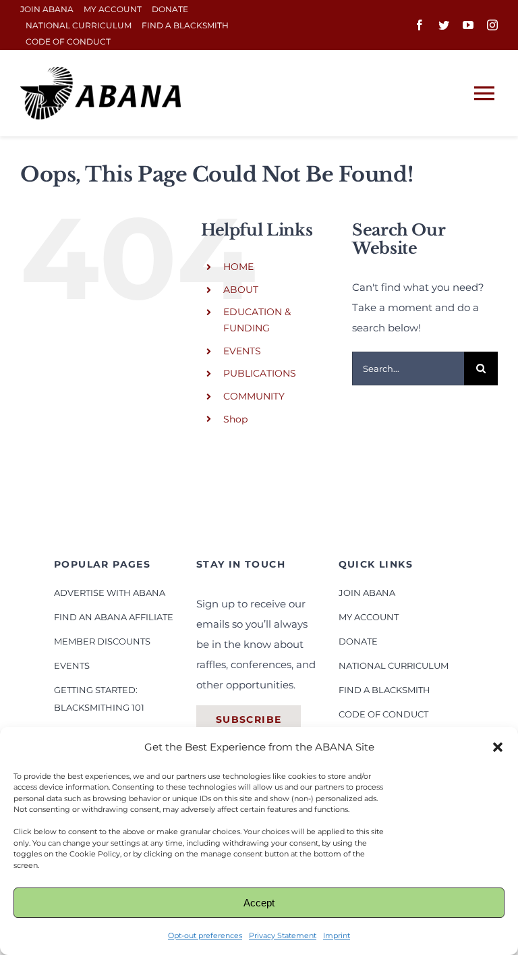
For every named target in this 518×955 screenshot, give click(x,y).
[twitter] (443, 25)
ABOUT (240, 289)
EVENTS (242, 351)
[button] (498, 747)
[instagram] (492, 25)
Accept (259, 902)
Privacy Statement (282, 935)
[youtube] (468, 25)
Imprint (336, 935)
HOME (238, 267)
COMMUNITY (254, 396)
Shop (235, 419)
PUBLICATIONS (259, 373)
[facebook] (419, 25)
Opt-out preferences (205, 935)
